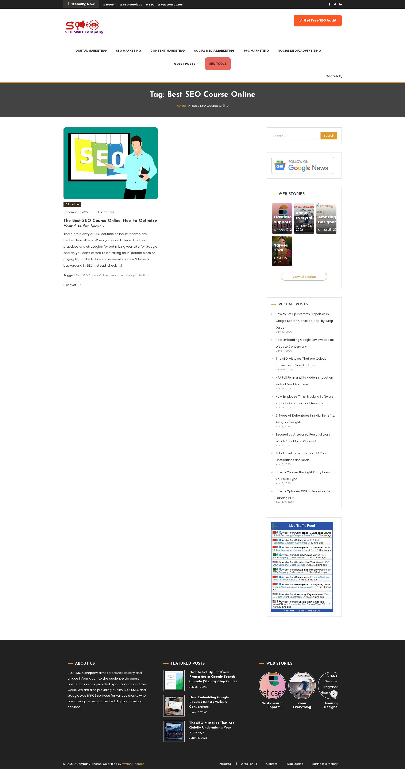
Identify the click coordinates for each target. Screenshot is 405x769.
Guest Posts (184, 64)
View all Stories (304, 276)
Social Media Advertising (299, 51)
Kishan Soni (106, 212)
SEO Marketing (128, 51)
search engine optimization (129, 275)
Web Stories (294, 763)
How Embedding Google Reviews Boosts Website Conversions (305, 343)
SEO (151, 5)
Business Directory (325, 763)
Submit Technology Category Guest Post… (295, 535)
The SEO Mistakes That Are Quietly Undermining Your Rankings (301, 361)
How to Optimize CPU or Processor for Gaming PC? (303, 494)
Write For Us (249, 763)
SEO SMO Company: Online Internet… (299, 556)
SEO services (132, 5)
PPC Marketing (256, 51)
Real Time (301, 611)
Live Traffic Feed (302, 526)
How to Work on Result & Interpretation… (294, 587)
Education (72, 204)
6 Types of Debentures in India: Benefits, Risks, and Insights (305, 418)
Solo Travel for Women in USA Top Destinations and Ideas (301, 456)
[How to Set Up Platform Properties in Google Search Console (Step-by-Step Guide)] (174, 680)
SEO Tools (218, 63)
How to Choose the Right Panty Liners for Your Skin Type (306, 475)
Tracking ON (314, 611)
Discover (70, 285)
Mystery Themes (133, 764)
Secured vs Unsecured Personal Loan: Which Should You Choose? (303, 437)
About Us (225, 763)
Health (111, 5)
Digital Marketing (91, 51)
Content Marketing (167, 51)
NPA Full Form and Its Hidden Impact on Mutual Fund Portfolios (304, 380)
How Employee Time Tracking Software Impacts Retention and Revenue (304, 399)
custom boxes (172, 5)
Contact (271, 763)
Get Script (289, 611)
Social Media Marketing (214, 51)
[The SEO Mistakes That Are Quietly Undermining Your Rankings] (174, 731)
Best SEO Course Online (92, 275)
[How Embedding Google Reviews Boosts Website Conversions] (174, 705)
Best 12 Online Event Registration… (301, 595)
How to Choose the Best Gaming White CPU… (305, 604)
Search (332, 76)
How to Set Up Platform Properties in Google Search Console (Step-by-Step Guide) (304, 321)
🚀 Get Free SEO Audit (318, 20)
